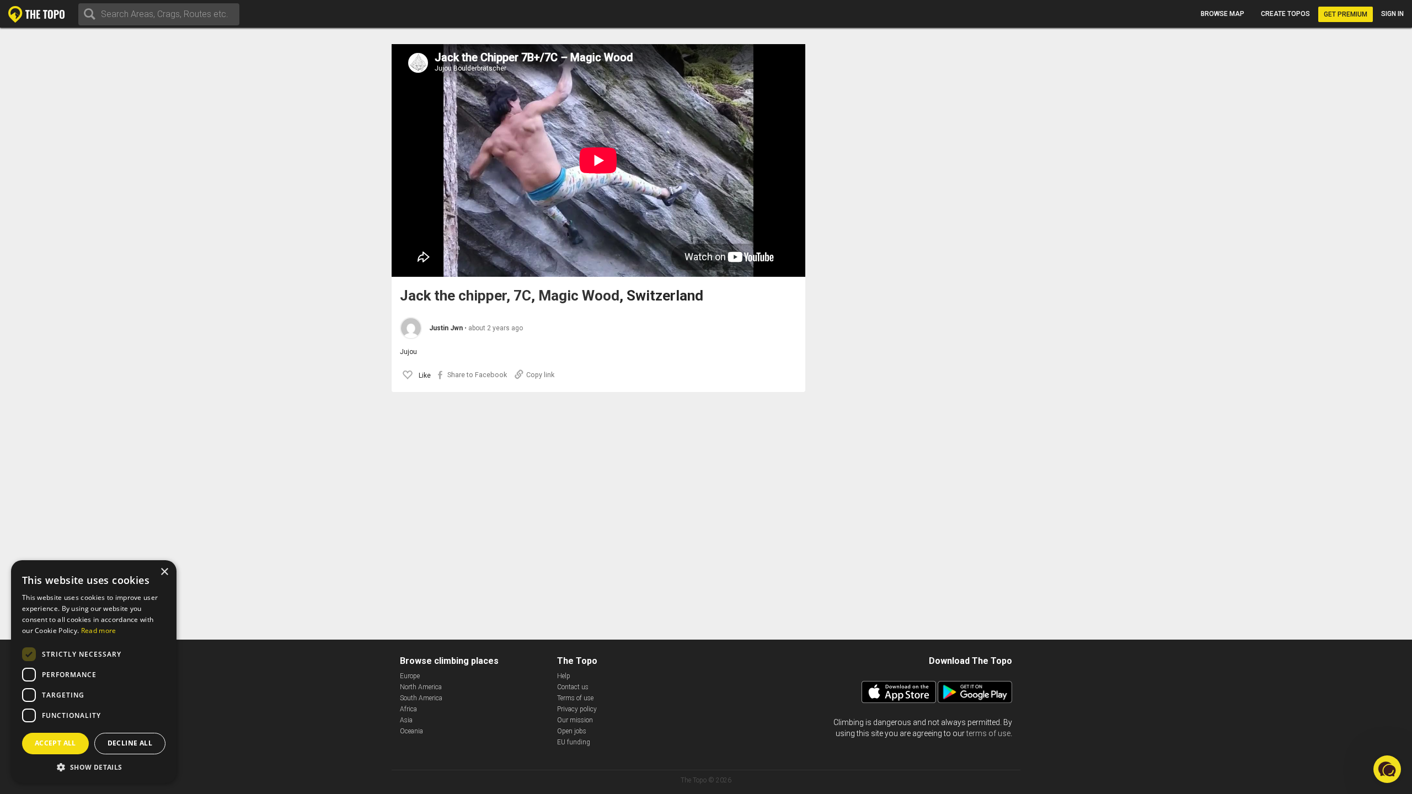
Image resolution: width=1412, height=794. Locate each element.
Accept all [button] (55, 743)
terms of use (988, 733)
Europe (410, 676)
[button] (1387, 769)
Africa (408, 709)
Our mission (575, 720)
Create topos (1285, 14)
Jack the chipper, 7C (465, 296)
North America (421, 687)
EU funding (573, 742)
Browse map (1222, 14)
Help (563, 676)
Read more (98, 630)
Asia (406, 720)
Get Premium (1345, 14)
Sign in (1392, 14)
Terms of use (575, 698)
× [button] (164, 572)
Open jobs (571, 731)
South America (421, 698)
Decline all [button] (130, 743)
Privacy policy (577, 709)
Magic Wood (578, 296)
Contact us (573, 687)
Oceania (411, 731)
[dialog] (93, 671)
